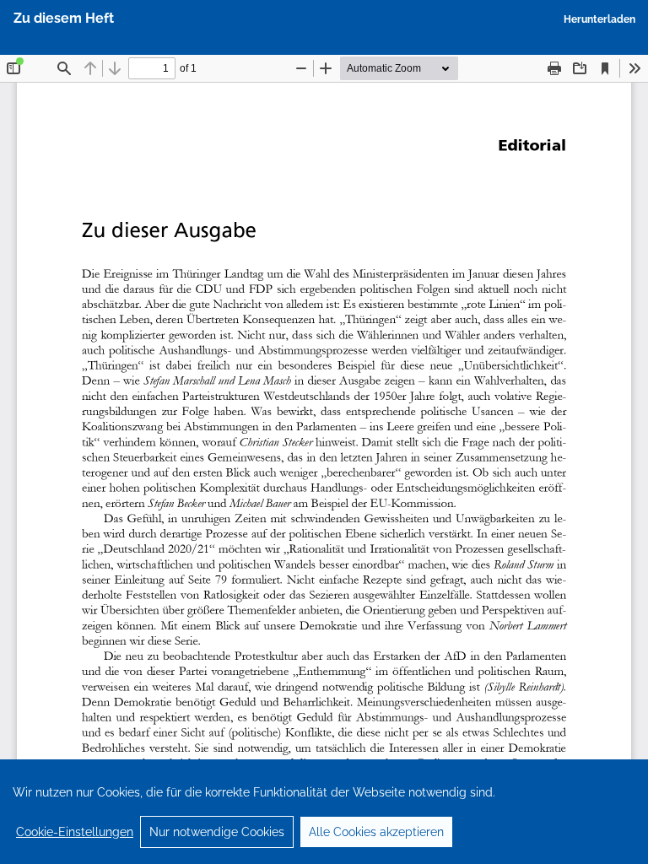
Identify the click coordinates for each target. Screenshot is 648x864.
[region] (324, 811)
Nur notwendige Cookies (216, 832)
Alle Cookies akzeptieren (376, 832)
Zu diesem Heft (64, 18)
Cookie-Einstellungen (74, 832)
